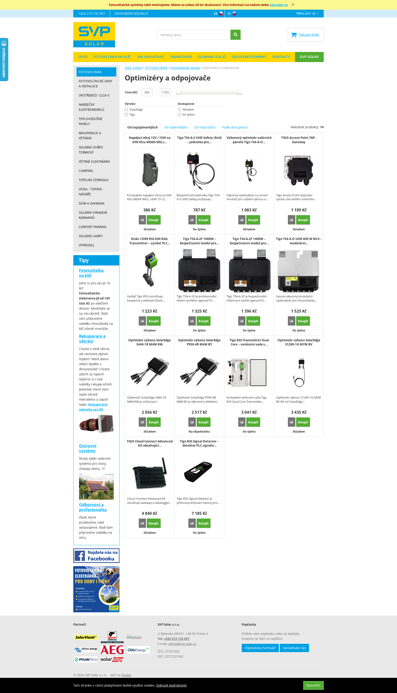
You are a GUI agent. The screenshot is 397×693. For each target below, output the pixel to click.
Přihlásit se (306, 14)
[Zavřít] (293, 4)
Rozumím (313, 685)
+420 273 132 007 (91, 13)
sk (229, 13)
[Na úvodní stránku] (96, 34)
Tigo (132, 115)
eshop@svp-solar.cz (131, 13)
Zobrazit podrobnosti (171, 685)
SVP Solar (309, 57)
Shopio (126, 675)
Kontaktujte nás (294, 648)
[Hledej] (235, 35)
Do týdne (188, 115)
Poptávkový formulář (260, 648)
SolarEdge (136, 109)
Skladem (188, 109)
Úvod (83, 57)
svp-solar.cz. (279, 5)
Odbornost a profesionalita (93, 507)
